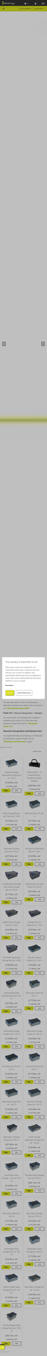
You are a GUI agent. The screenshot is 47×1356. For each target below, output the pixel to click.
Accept (10, 693)
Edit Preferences (24, 693)
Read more (9, 685)
